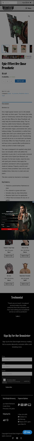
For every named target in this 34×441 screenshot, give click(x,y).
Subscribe (10, 229)
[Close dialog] (33, 201)
